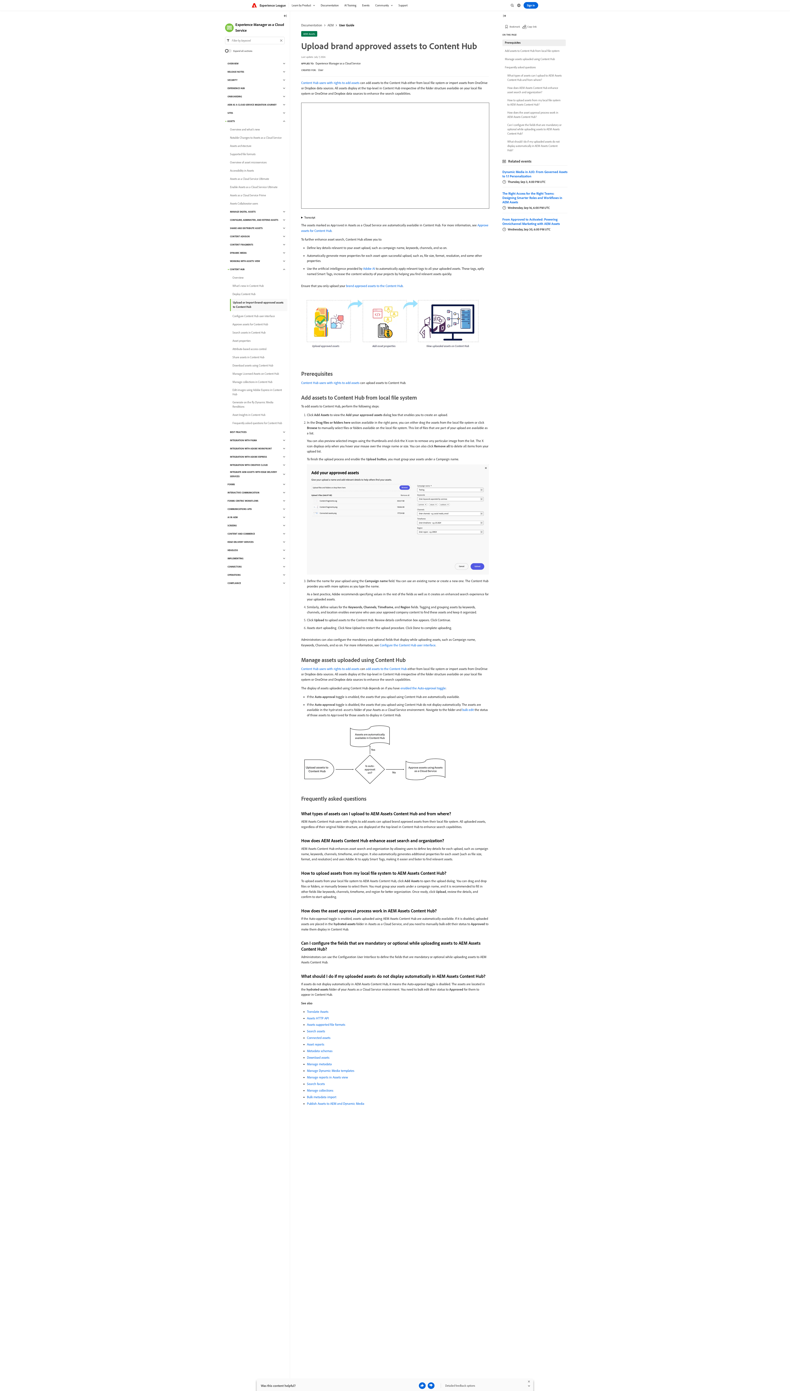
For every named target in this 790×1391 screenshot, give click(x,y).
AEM (331, 25)
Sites (230, 113)
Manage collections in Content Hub (252, 382)
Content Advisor (240, 236)
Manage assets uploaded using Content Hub (530, 59)
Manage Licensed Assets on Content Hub (255, 374)
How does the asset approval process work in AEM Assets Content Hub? (532, 115)
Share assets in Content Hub (248, 357)
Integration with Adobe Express (248, 456)
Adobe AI (369, 268)
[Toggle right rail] (504, 16)
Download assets (318, 1057)
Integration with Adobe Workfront (251, 448)
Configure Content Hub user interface (253, 316)
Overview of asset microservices (248, 162)
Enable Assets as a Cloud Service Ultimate (254, 187)
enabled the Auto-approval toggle (423, 688)
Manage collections (320, 1090)
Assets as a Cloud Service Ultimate (249, 179)
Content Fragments (241, 244)
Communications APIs (240, 509)
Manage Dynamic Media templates (330, 1071)
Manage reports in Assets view (327, 1077)
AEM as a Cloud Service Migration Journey (252, 104)
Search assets (316, 1031)
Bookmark (515, 26)
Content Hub (237, 269)
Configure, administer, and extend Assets (254, 220)
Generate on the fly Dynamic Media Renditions (252, 404)
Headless (233, 550)
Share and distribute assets (246, 228)
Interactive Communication (243, 492)
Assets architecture (240, 146)
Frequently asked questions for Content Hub (257, 423)
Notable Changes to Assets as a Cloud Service (256, 138)
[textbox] (255, 40)
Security (232, 80)
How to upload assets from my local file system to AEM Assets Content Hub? (534, 102)
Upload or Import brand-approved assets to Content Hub (258, 305)
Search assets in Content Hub (249, 332)
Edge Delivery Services (241, 542)
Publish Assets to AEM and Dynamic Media (335, 1103)
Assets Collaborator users (244, 203)
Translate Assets (317, 1012)
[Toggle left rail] (285, 16)
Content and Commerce (241, 533)
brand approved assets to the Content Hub (374, 286)
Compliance (234, 583)
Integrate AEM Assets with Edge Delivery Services (253, 474)
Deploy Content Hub (244, 294)
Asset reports (315, 1044)
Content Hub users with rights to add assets (330, 83)
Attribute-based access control (249, 349)
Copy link (532, 26)
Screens (232, 525)
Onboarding (235, 96)
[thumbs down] (431, 1385)
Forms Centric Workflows (243, 500)
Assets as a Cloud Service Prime (248, 195)
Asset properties (241, 341)
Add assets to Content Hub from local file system (532, 51)
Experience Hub (236, 88)
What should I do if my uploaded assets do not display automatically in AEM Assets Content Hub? (533, 146)
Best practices (238, 432)
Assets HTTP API (318, 1018)
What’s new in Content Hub (248, 286)
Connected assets (318, 1038)
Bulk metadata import (321, 1097)
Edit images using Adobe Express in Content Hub (257, 392)
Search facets (316, 1084)
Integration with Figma (243, 440)
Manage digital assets (243, 211)
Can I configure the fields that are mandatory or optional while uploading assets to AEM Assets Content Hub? (534, 129)
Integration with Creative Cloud (249, 465)
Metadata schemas (319, 1051)
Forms (231, 484)
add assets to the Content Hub (386, 669)
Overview (233, 63)
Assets (231, 121)
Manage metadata (319, 1064)
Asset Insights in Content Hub (248, 415)
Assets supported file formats (326, 1024)
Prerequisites (513, 42)
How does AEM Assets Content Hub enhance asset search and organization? (532, 90)
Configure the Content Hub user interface (408, 645)
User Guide (346, 25)
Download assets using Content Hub (252, 365)
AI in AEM (233, 517)
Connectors (235, 566)
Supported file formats (243, 154)
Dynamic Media (238, 252)
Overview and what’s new (245, 129)
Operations (234, 574)
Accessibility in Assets (242, 170)
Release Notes (236, 71)
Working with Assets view (245, 261)
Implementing (235, 558)
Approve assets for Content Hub (250, 324)
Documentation (311, 25)
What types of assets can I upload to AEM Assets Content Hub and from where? (534, 78)
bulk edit (468, 710)
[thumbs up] (422, 1385)
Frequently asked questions (520, 67)
